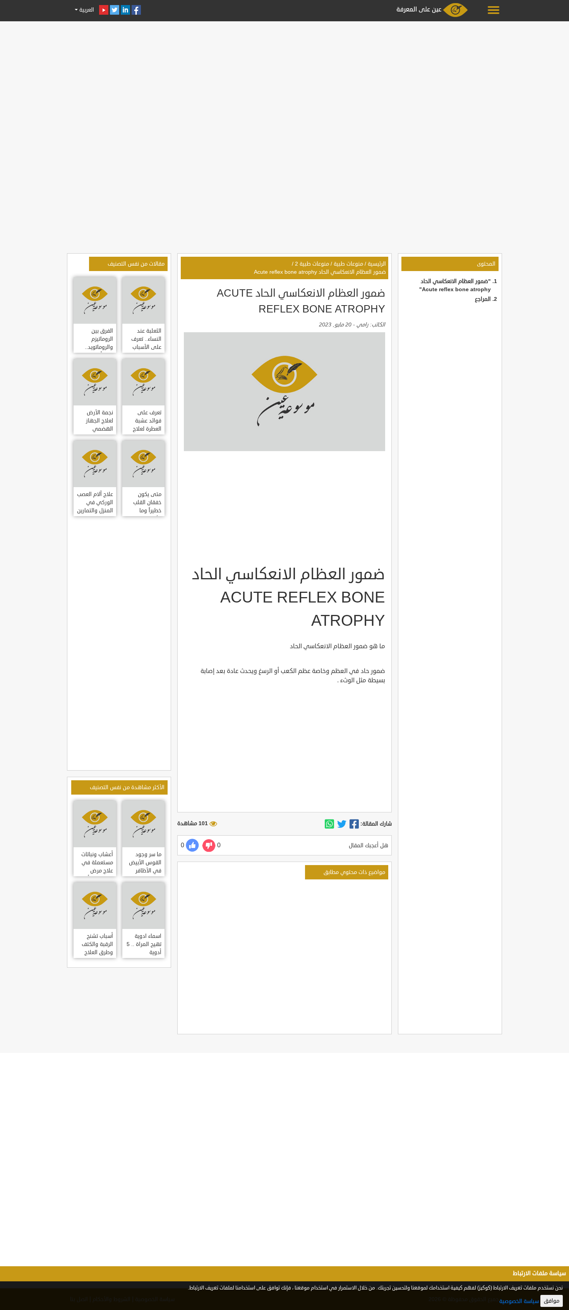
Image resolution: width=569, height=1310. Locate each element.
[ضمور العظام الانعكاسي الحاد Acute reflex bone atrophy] (354, 824)
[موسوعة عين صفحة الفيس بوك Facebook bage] (136, 10)
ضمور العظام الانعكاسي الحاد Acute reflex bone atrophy (320, 272)
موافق (551, 1301)
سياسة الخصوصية (519, 1301)
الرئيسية (377, 264)
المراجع (483, 299)
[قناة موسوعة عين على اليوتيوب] (103, 10)
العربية (86, 10)
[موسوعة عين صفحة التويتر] (114, 10)
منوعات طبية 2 (312, 264)
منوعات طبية (348, 264)
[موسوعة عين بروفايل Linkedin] (125, 10)
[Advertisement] (284, 78)
